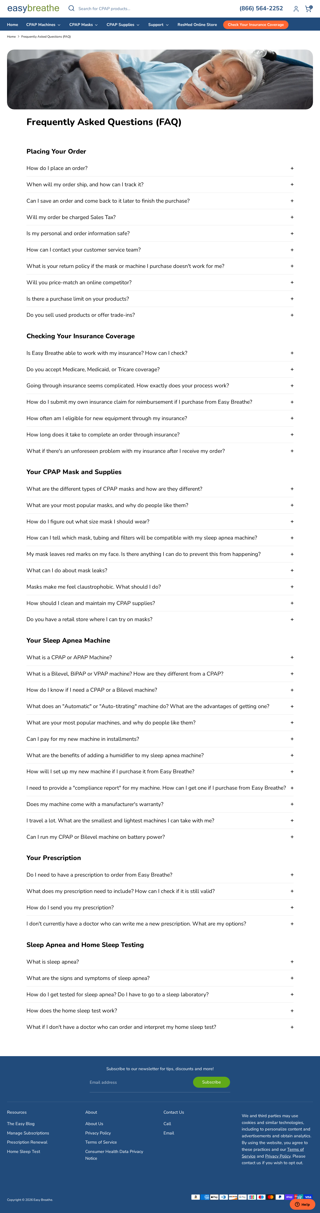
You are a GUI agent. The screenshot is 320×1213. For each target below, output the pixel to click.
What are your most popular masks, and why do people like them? (107, 505)
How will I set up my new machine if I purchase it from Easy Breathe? (110, 771)
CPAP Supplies (121, 24)
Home (12, 24)
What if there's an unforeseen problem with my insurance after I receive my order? (125, 451)
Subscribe (211, 1082)
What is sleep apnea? (52, 961)
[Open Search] (71, 8)
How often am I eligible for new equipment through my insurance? (106, 418)
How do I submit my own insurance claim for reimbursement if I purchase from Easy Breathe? (139, 402)
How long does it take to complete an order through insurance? (102, 434)
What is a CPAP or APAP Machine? (69, 657)
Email (169, 1133)
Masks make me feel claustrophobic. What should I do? (93, 586)
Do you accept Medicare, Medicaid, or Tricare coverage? (93, 369)
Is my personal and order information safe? (78, 233)
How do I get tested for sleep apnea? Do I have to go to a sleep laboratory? (117, 994)
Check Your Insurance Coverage (256, 24)
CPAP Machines (41, 24)
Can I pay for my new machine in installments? (82, 739)
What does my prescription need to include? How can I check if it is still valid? (120, 891)
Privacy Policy (98, 1133)
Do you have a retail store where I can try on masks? (89, 619)
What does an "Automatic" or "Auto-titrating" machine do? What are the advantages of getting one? (147, 706)
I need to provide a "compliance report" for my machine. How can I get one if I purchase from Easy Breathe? (156, 788)
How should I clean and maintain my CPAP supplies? (90, 603)
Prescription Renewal (27, 1142)
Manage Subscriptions (28, 1133)
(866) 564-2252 (261, 8)
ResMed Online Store (197, 24)
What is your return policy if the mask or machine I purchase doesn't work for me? (125, 266)
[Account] (296, 9)
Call (167, 1124)
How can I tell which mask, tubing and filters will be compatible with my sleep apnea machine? (141, 537)
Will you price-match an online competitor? (78, 282)
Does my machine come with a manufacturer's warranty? (94, 804)
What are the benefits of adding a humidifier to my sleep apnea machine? (115, 755)
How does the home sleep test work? (71, 1010)
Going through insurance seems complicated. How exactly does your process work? (127, 385)
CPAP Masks (81, 24)
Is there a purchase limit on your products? (77, 298)
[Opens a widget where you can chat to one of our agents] (302, 1205)
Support (156, 24)
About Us (94, 1124)
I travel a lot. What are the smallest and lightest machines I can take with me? (120, 820)
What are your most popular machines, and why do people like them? (110, 722)
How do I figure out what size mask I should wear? (87, 521)
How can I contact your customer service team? (83, 249)
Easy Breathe (42, 1200)
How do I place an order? (56, 168)
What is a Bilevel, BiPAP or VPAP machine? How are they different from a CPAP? (124, 673)
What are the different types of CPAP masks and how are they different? (114, 489)
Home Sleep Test (23, 1151)
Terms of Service (101, 1142)
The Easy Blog (21, 1124)
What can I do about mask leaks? (66, 570)
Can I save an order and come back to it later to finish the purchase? (108, 201)
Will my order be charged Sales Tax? (70, 217)
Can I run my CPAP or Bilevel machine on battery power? (95, 837)
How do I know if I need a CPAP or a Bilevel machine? (91, 690)
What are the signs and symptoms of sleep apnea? (87, 978)
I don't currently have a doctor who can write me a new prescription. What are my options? (136, 923)
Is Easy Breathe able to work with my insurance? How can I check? (106, 353)
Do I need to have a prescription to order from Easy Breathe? (99, 874)
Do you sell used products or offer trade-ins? (80, 315)
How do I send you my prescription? (70, 907)
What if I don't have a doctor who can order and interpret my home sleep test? (121, 1027)
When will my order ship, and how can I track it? (84, 184)
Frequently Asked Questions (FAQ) (46, 36)
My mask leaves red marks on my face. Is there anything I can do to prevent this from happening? (143, 554)
